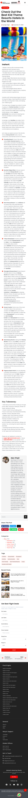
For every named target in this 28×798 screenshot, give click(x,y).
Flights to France (6, 691)
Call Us (4, 2)
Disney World (11, 556)
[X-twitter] (10, 784)
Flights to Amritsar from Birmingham (10, 672)
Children (4, 556)
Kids (18, 559)
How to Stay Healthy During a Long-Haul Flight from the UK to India (18, 574)
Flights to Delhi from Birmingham (9, 685)
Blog (5, 539)
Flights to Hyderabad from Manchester (10, 697)
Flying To (3, 642)
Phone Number (4, 630)
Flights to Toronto (6, 710)
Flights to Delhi (5, 683)
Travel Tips (5, 7)
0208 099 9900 (6, 3)
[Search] (25, 517)
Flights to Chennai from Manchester (9, 681)
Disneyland (18, 556)
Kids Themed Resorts (15, 561)
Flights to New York (6, 708)
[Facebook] (6, 784)
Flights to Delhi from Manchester (9, 687)
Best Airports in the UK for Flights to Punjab (17, 581)
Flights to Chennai (6, 678)
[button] (5, 526)
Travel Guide (10, 546)
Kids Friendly (5, 561)
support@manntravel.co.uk (11, 438)
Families (4, 559)
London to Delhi (6, 714)
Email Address (4, 624)
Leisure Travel (10, 544)
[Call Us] (1, 2)
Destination (10, 540)
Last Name (3, 617)
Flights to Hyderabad (7, 695)
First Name (3, 611)
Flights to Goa (5, 693)
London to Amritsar (6, 712)
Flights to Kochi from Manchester (9, 699)
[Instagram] (21, 784)
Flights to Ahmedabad (7, 668)
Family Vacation (11, 559)
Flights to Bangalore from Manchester (10, 676)
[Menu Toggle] (25, 3)
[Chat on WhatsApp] (19, 795)
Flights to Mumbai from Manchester (10, 706)
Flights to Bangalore (6, 674)
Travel (23, 561)
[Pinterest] (17, 784)
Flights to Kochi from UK (7, 701)
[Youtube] (14, 784)
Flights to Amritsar (6, 670)
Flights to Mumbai (6, 704)
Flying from (4, 636)
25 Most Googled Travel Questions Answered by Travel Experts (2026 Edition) (18, 595)
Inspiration (9, 542)
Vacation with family (6, 564)
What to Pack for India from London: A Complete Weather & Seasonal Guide (18, 588)
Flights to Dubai (6, 689)
